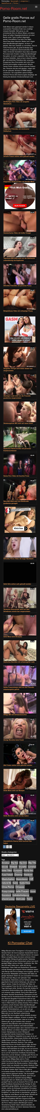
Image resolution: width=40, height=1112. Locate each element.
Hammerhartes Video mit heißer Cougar (17, 233)
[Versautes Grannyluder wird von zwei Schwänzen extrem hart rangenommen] (20, 597)
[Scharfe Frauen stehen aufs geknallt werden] (20, 144)
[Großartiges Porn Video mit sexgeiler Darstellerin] (20, 89)
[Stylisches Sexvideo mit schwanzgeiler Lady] (20, 649)
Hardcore (28, 874)
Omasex (20, 886)
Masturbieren (22, 879)
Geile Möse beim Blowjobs (12, 637)
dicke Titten (7, 870)
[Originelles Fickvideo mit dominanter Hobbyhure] (20, 117)
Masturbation (8, 878)
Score (32, 891)
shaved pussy (8, 898)
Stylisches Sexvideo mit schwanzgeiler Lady (19, 662)
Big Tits (32, 862)
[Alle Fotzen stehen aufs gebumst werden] (20, 753)
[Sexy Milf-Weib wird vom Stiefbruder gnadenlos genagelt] (20, 489)
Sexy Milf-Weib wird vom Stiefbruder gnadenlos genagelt (16, 502)
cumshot (32, 866)
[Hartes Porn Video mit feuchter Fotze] (20, 463)
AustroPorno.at (6, 3)
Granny (18, 874)
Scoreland (6, 895)
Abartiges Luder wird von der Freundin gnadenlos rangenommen (17, 397)
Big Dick (23, 862)
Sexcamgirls (14, 1)
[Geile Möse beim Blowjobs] (20, 624)
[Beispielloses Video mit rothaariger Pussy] (20, 298)
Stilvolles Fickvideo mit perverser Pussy (17, 286)
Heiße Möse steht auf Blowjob (14, 790)
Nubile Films (25, 882)
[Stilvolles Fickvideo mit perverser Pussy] (20, 273)
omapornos (24, 1)
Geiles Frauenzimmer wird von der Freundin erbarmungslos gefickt (18, 688)
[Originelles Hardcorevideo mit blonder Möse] (20, 169)
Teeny (29, 898)
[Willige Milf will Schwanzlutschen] (20, 702)
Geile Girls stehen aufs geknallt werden (17, 584)
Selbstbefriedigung (21, 895)
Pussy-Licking (8, 891)
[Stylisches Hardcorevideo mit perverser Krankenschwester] (20, 436)
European (18, 870)
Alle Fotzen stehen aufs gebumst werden (17, 765)
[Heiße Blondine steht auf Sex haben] (20, 803)
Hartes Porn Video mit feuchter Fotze (16, 476)
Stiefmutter (20, 898)
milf (31, 879)
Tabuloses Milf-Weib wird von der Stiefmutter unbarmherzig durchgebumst (19, 259)
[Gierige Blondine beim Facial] (20, 727)
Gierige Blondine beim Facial (13, 740)
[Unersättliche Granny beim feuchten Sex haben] (20, 829)
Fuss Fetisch (7, 874)
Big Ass (14, 862)
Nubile (15, 882)
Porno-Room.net (13, 8)
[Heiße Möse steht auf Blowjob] (20, 778)
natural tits (6, 882)
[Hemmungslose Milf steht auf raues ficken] (20, 411)
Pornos (15, 3)
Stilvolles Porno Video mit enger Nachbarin (18, 559)
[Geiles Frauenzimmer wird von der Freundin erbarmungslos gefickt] (20, 675)
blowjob (13, 866)
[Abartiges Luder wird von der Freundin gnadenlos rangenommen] (20, 383)
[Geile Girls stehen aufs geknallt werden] (20, 571)
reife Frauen (22, 891)
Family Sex (28, 870)
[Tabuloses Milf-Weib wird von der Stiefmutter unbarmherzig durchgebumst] (20, 246)
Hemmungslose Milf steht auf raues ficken (18, 423)
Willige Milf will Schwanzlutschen (15, 715)
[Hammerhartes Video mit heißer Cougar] (20, 220)
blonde (5, 866)
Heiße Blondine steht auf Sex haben (16, 816)
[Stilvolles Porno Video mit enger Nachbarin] (20, 546)
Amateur (5, 862)
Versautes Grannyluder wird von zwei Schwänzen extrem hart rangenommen (16, 610)
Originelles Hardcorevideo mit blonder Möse (18, 182)
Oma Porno (8, 886)
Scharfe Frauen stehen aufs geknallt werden (18, 156)
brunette (22, 866)
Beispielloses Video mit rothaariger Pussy (18, 311)
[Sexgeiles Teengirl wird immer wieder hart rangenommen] (20, 356)
